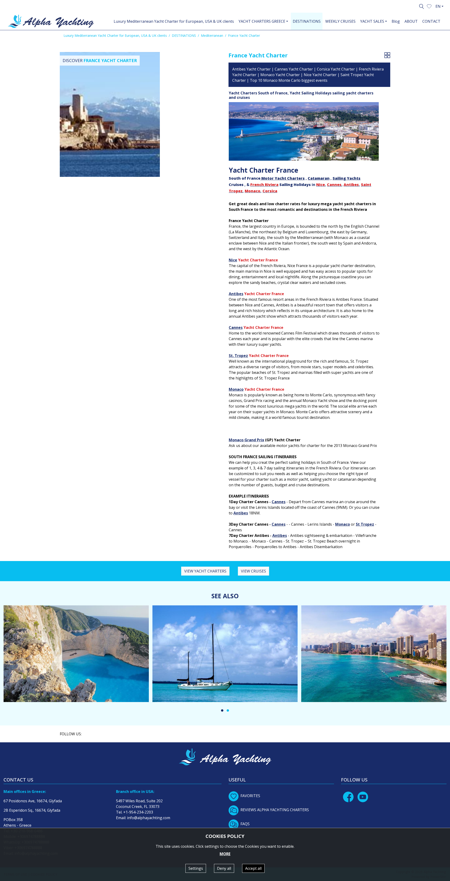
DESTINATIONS (307, 21)
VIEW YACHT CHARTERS (205, 571)
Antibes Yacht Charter (251, 69)
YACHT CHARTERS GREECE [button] (262, 21)
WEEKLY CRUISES (340, 21)
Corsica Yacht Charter (336, 69)
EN (438, 6)
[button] (429, 5)
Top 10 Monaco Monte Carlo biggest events (288, 80)
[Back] (387, 55)
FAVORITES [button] (250, 795)
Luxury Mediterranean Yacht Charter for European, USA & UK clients (174, 21)
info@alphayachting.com (148, 817)
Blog (396, 21)
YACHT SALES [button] (372, 21)
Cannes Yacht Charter (294, 69)
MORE (225, 853)
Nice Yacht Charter (320, 74)
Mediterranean (212, 35)
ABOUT (411, 21)
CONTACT (431, 21)
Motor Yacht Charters (283, 178)
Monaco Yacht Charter (280, 74)
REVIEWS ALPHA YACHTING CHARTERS (274, 809)
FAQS (245, 823)
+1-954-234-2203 (138, 812)
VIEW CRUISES (253, 571)
